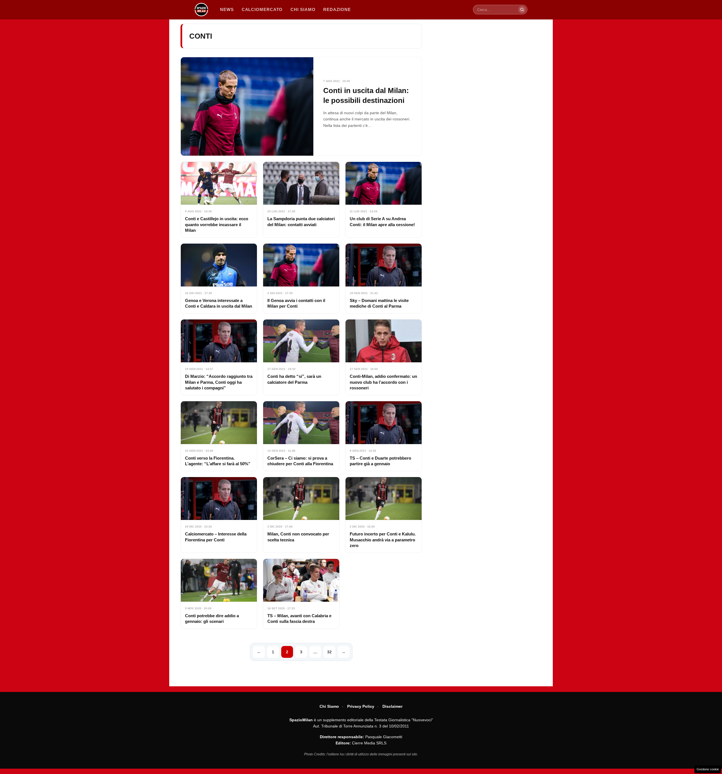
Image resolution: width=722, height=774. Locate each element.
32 (329, 652)
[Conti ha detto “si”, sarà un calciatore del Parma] (301, 357)
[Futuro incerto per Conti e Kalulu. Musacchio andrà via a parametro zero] (383, 515)
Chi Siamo (329, 706)
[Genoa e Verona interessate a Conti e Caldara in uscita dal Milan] (219, 278)
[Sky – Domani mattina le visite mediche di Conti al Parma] (383, 278)
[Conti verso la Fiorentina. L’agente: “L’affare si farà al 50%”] (219, 436)
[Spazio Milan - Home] (201, 9)
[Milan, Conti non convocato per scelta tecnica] (301, 515)
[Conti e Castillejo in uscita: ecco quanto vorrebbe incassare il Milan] (219, 199)
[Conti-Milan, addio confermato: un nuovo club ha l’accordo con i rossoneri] (383, 357)
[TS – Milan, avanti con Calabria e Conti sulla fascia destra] (301, 594)
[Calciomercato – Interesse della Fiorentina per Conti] (219, 515)
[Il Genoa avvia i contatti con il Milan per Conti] (301, 278)
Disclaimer (392, 706)
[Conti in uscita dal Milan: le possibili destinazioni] (301, 106)
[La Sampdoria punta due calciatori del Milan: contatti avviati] (301, 199)
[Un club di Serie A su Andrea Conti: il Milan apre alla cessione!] (383, 199)
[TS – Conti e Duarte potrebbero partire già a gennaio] (383, 436)
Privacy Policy (360, 706)
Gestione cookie (708, 769)
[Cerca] (522, 9)
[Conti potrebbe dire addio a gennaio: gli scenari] (219, 594)
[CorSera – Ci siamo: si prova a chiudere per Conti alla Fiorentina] (301, 436)
